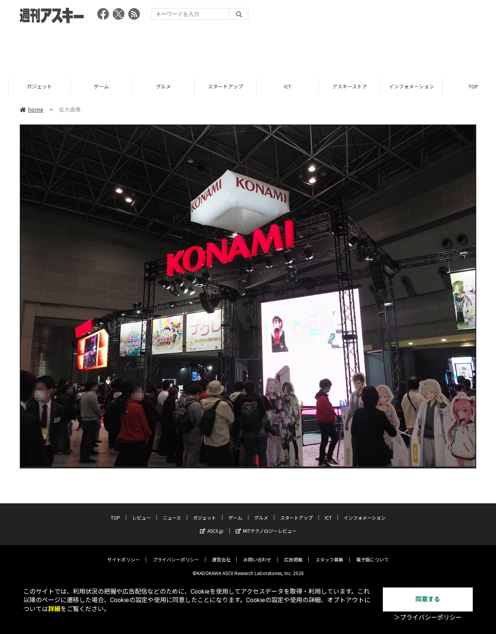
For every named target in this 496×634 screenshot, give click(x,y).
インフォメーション (402, 86)
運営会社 (221, 559)
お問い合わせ (257, 559)
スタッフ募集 (329, 559)
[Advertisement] (248, 48)
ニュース (172, 517)
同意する (427, 599)
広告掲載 (293, 559)
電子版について (372, 559)
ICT (279, 86)
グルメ (154, 86)
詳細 (54, 609)
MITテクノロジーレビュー (269, 530)
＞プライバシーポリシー (428, 617)
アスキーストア (341, 86)
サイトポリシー (123, 559)
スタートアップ (216, 86)
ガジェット (30, 86)
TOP (465, 86)
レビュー (141, 517)
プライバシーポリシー (176, 559)
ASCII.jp (215, 530)
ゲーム (92, 86)
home (35, 109)
